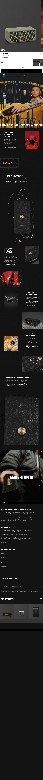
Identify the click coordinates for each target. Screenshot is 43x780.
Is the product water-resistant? (7, 584)
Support (32, 4)
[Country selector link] (40, 2)
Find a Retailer (21, 70)
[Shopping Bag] (38, 4)
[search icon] (35, 4)
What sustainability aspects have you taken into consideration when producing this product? (19, 591)
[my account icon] (37, 4)
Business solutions (22, 2)
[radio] (34, 61)
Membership (28, 2)
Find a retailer (33, 2)
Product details (5, 57)
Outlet (38, 2)
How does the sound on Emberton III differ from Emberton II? (12, 586)
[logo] (4, 4)
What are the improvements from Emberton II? (10, 581)
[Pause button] (2, 443)
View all (40, 598)
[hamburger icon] (40, 4)
